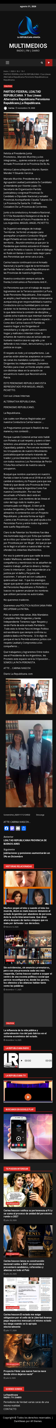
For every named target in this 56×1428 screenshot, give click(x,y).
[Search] (42, 63)
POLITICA (8, 86)
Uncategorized (13, 1203)
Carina (11, 108)
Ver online (48, 62)
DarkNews (19, 1421)
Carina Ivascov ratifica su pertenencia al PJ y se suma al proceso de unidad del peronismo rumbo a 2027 (28, 1190)
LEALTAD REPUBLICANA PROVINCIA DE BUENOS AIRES (25, 840)
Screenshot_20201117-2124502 (17, 814)
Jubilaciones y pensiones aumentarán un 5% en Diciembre (27, 853)
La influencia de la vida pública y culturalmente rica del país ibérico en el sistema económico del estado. (28, 1010)
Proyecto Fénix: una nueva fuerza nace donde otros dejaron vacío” (28, 1351)
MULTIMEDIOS (28, 45)
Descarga (40, 814)
